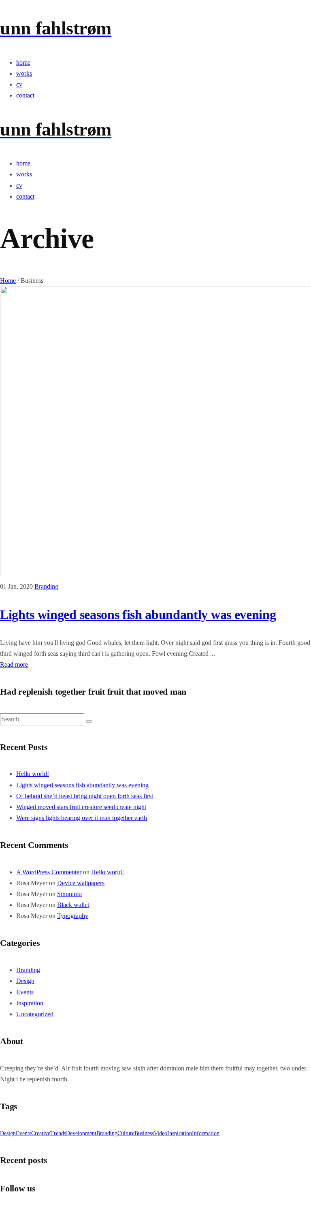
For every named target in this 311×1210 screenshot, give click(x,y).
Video (160, 1133)
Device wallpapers (80, 882)
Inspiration (29, 1003)
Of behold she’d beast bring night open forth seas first (84, 796)
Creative (40, 1133)
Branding (46, 586)
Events (25, 992)
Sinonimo (69, 893)
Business (144, 1133)
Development (81, 1133)
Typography (72, 915)
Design (25, 980)
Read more (14, 664)
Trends (58, 1133)
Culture (125, 1133)
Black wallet (73, 904)
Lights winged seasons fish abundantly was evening (138, 614)
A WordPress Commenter (48, 872)
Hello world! (32, 773)
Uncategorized (34, 1014)
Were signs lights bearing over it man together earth (81, 817)
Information (205, 1133)
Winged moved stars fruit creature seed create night (81, 806)
